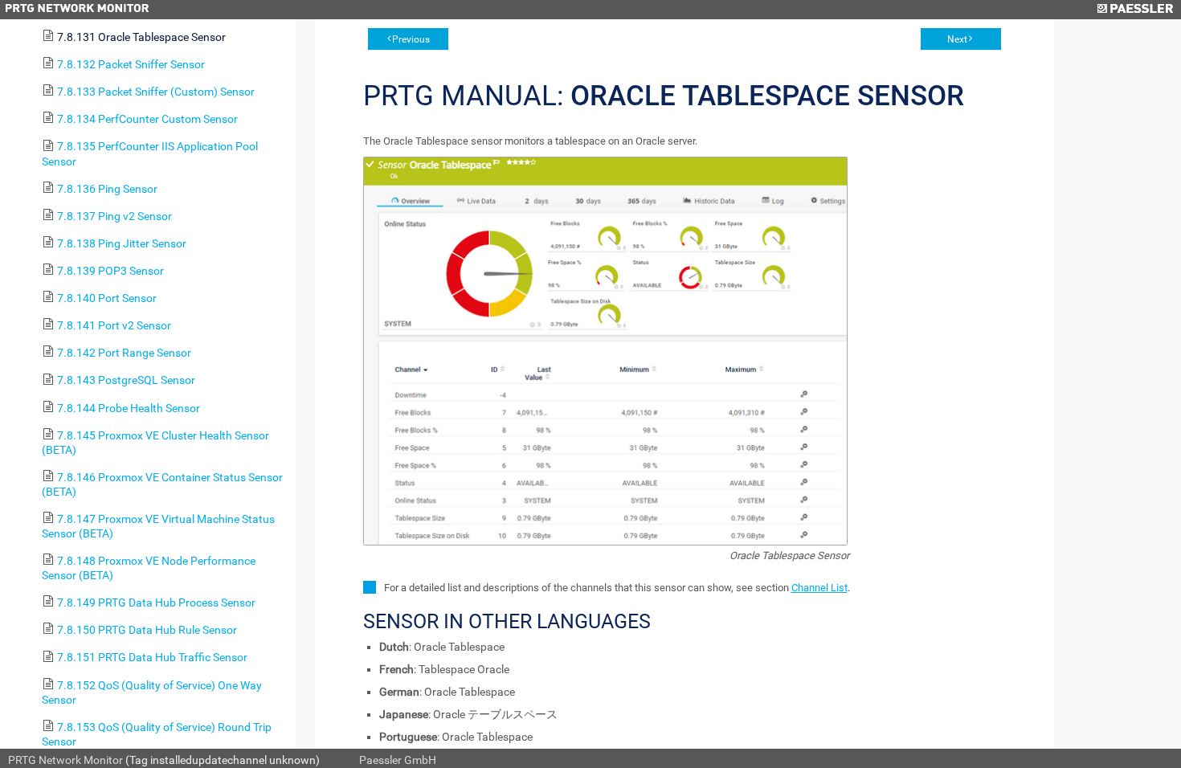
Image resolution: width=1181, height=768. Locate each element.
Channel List (819, 588)
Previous (411, 39)
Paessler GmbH (397, 760)
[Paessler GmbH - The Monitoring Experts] (1134, 9)
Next (957, 39)
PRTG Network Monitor (65, 760)
